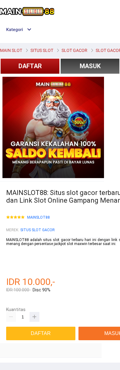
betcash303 (16, 257)
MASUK (90, 66)
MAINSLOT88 (38, 218)
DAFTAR (30, 66)
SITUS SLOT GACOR (37, 230)
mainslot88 (16, 248)
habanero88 (16, 252)
